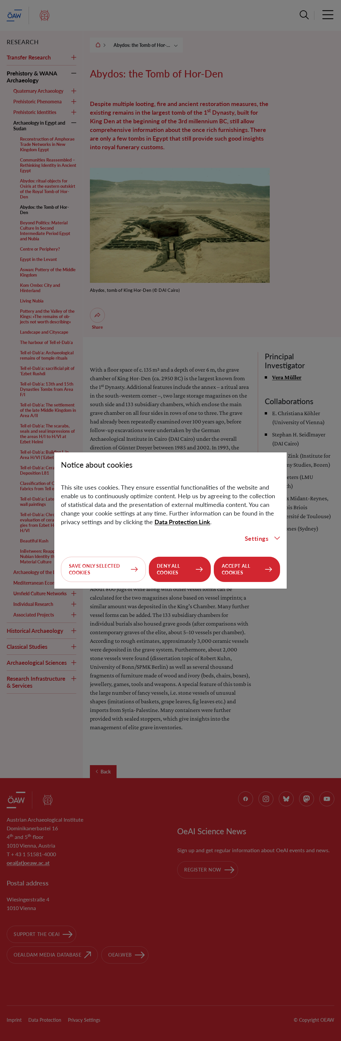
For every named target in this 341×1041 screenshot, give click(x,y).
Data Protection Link (182, 521)
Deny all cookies (168, 569)
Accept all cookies (236, 569)
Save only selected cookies (94, 569)
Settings (257, 538)
